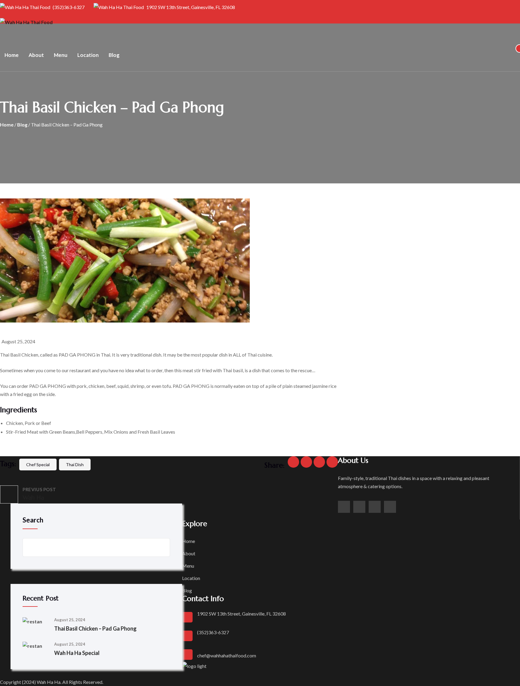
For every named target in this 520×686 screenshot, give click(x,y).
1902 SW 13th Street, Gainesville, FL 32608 (190, 7)
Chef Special (38, 464)
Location (88, 55)
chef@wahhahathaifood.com (226, 655)
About (36, 55)
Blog (114, 55)
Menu (60, 55)
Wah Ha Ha (48, 682)
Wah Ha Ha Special (77, 653)
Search (33, 520)
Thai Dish (75, 464)
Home (12, 55)
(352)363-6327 (68, 7)
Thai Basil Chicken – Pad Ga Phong (95, 628)
